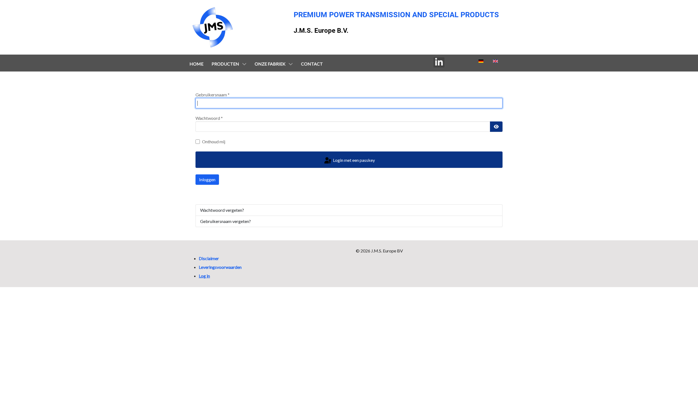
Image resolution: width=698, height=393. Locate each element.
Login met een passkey (353, 160)
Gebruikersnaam (212, 94)
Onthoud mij (213, 141)
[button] (682, 365)
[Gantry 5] (212, 27)
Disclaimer (209, 258)
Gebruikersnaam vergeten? (225, 221)
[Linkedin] (439, 62)
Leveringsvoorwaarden (220, 267)
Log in (204, 275)
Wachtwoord (209, 118)
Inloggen (207, 179)
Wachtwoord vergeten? (222, 210)
